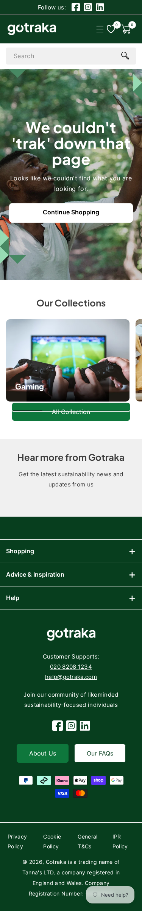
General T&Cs (87, 841)
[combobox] (71, 56)
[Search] (125, 55)
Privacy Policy (17, 841)
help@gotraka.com (71, 676)
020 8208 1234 (71, 666)
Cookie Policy (52, 841)
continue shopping (71, 212)
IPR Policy (120, 841)
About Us (42, 753)
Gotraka (56, 862)
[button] (99, 29)
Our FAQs (100, 753)
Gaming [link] (29, 386)
